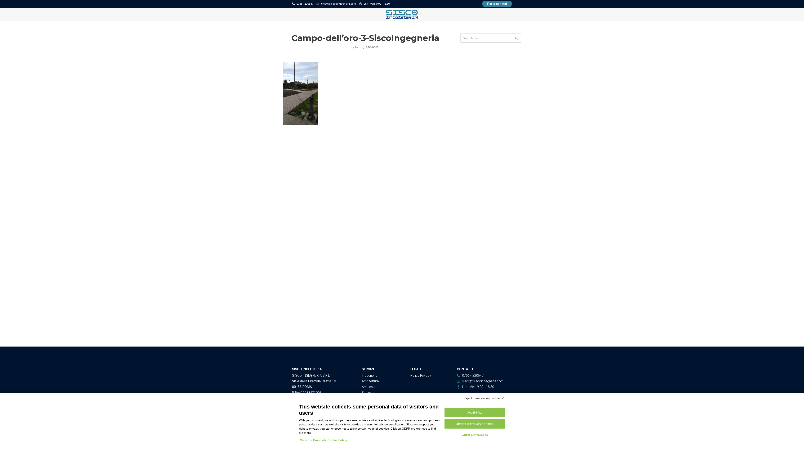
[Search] (516, 38)
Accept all (475, 412)
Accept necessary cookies (474, 424)
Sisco (358, 47)
